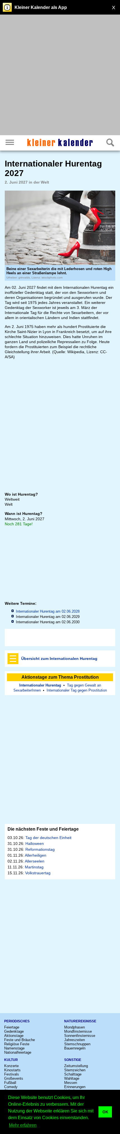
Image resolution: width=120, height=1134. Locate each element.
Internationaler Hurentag (40, 685)
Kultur (11, 1060)
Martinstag (34, 867)
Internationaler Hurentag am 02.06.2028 (48, 611)
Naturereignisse (80, 1021)
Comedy (11, 1087)
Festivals (11, 1074)
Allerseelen (34, 861)
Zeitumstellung (76, 1066)
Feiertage (11, 1027)
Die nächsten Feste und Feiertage (43, 829)
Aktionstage (13, 1036)
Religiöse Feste (16, 1044)
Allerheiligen (35, 855)
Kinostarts (12, 1070)
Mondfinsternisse (78, 1031)
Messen (70, 1083)
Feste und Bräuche (19, 1040)
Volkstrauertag (38, 873)
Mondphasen (74, 1027)
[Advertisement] (60, 75)
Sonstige (72, 1060)
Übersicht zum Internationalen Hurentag (59, 658)
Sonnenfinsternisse (79, 1036)
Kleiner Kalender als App (41, 7)
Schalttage (72, 1074)
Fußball (10, 1083)
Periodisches (17, 1021)
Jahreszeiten (74, 1040)
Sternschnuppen (77, 1044)
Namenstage (14, 1048)
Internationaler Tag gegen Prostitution (77, 690)
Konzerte (11, 1066)
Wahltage (71, 1078)
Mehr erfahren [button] (23, 1125)
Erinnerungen (74, 1087)
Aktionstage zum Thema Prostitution (60, 677)
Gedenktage (14, 1031)
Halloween (34, 843)
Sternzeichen (74, 1070)
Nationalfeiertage (17, 1052)
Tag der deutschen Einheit (48, 837)
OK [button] (105, 1112)
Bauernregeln (74, 1048)
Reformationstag (40, 849)
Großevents (13, 1078)
